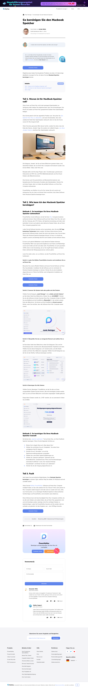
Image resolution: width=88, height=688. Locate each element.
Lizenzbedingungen (56, 659)
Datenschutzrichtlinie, (59, 685)
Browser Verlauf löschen (28, 663)
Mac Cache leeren (26, 677)
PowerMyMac (31, 59)
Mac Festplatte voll (26, 671)
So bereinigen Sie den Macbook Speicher (42, 15)
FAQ (38, 654)
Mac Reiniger (28, 15)
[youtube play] (74, 651)
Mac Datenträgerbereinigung (29, 674)
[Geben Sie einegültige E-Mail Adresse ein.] (40, 638)
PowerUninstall (11, 654)
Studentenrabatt (40, 662)
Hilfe (78, 9)
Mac (51, 217)
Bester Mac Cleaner (26, 655)
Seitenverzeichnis (55, 662)
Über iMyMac (40, 651)
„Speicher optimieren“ (37, 439)
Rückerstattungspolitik (56, 657)
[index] (23, 15)
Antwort (60, 601)
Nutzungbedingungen (56, 654)
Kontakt (38, 659)
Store (72, 9)
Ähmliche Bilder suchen (28, 661)
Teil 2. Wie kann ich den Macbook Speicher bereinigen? (38, 88)
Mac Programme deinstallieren (26, 652)
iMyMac (6, 9)
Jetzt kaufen (50, 551)
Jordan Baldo (42, 29)
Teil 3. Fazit (27, 90)
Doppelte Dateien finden (28, 658)
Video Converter (11, 657)
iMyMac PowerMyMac (36, 485)
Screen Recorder (11, 659)
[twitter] (71, 651)
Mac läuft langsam (26, 666)
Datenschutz (54, 651)
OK (77, 685)
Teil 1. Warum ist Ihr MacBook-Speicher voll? (36, 86)
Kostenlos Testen (33, 67)
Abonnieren (56, 638)
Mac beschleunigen (26, 669)
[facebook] (67, 651)
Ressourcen (39, 657)
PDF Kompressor (11, 662)
